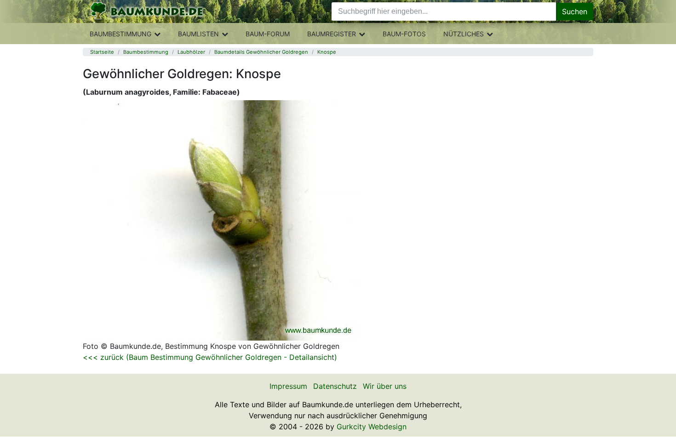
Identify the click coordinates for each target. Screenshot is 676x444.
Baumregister (331, 34)
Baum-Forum (268, 34)
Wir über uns (385, 386)
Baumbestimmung (120, 34)
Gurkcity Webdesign (372, 426)
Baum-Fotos (404, 34)
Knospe (326, 52)
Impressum (288, 386)
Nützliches (463, 34)
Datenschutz (335, 386)
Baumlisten (198, 34)
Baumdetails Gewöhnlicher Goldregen (261, 52)
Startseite (102, 52)
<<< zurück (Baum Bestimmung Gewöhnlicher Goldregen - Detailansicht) (210, 357)
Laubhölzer (191, 52)
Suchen (574, 11)
